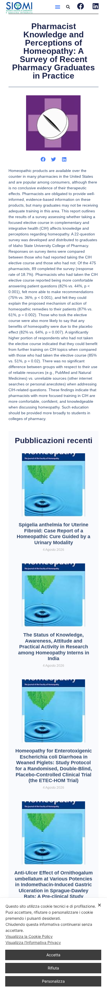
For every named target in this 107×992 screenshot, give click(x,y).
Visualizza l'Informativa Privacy (33, 942)
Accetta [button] (53, 954)
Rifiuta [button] (53, 968)
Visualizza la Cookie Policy (29, 936)
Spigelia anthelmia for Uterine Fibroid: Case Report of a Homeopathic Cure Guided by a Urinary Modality (53, 533)
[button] (58, 7)
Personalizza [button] (53, 981)
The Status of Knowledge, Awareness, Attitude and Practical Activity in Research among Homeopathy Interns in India (53, 646)
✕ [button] (99, 905)
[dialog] (53, 945)
